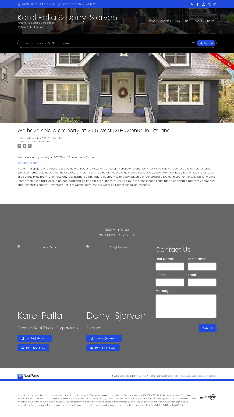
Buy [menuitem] (178, 21)
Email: (193, 275)
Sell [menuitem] (187, 21)
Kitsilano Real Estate (39, 141)
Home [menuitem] (152, 21)
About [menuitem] (198, 21)
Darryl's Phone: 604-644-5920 (78, 4)
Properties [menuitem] (164, 21)
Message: (163, 291)
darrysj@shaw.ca (107, 338)
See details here (28, 163)
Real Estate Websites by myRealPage (198, 376)
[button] (36, 4)
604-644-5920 (105, 347)
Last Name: (197, 259)
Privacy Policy (172, 376)
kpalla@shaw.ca (37, 338)
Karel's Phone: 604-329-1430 (38, 4)
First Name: (165, 259)
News (210, 21)
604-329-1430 (36, 347)
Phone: (161, 275)
